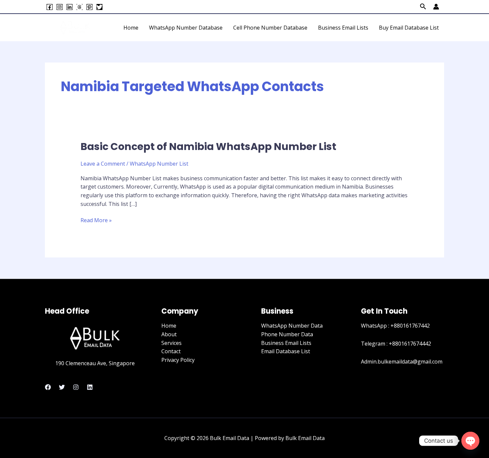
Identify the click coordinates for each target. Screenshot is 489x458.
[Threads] (79, 7)
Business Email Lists (343, 27)
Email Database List (285, 351)
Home (130, 27)
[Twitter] (99, 7)
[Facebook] (50, 7)
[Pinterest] (89, 7)
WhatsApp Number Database (186, 27)
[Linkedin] (70, 7)
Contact (171, 351)
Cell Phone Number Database (270, 27)
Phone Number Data (287, 334)
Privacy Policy (178, 360)
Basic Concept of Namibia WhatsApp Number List (208, 146)
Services (171, 343)
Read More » (96, 220)
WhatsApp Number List (159, 163)
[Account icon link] (436, 7)
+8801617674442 (410, 343)
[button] (423, 7)
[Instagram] (60, 7)
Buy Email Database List (409, 27)
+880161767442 (410, 325)
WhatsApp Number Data (292, 325)
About (169, 334)
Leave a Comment (103, 163)
